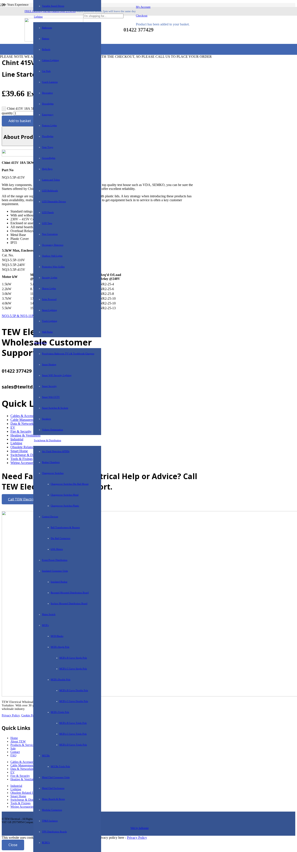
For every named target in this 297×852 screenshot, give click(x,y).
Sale (13, 748)
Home (14, 738)
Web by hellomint (139, 828)
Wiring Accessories (23, 463)
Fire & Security (21, 431)
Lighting (16, 443)
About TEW (18, 741)
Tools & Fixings (21, 459)
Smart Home (19, 451)
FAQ (13, 755)
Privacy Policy (11, 715)
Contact (15, 752)
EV (12, 427)
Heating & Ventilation (23, 779)
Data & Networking (24, 423)
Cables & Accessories (23, 762)
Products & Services (22, 745)
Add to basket (19, 120)
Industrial (16, 439)
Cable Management (23, 420)
